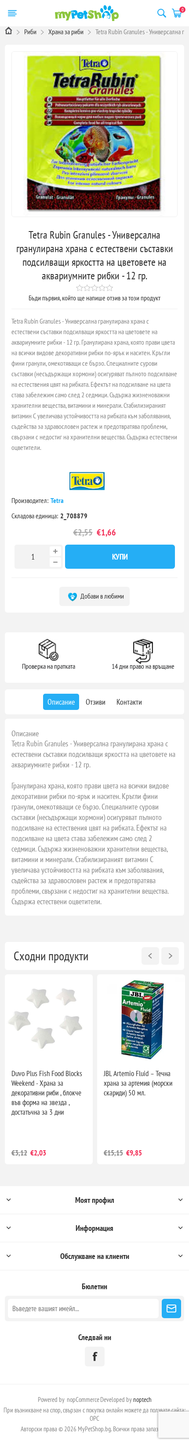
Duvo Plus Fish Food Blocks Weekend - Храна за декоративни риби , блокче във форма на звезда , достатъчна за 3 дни (46, 1093)
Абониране (171, 1308)
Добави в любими (101, 596)
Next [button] (170, 956)
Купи (120, 557)
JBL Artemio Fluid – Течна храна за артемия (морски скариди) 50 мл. (138, 1083)
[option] (49, 1069)
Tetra (58, 500)
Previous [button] (150, 956)
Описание (25, 733)
